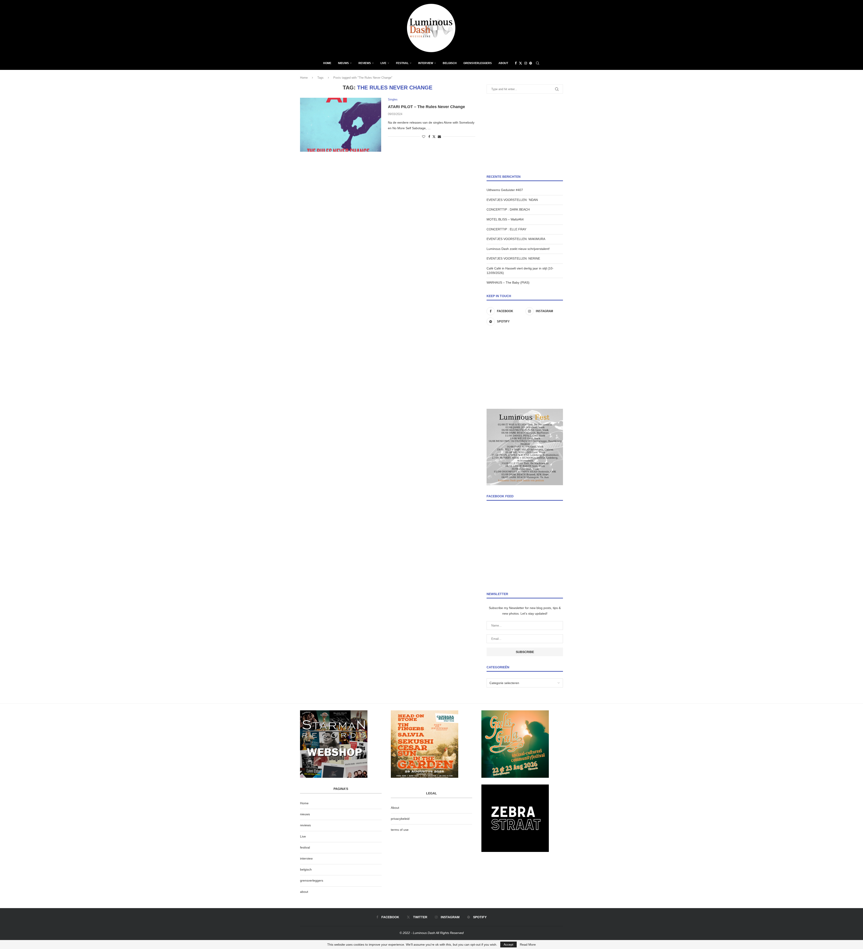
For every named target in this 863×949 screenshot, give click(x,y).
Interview (425, 63)
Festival (402, 63)
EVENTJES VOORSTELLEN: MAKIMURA (516, 239)
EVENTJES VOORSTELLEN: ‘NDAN (512, 200)
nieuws (343, 63)
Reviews (364, 63)
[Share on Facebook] (429, 136)
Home (327, 63)
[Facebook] (516, 63)
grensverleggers (311, 880)
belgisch (306, 869)
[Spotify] (530, 63)
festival (305, 847)
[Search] (537, 63)
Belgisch (450, 63)
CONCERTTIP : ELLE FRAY (506, 229)
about (304, 891)
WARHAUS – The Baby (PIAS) (508, 282)
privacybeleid (400, 818)
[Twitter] (520, 63)
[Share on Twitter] (434, 136)
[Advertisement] (525, 134)
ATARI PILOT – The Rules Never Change (426, 106)
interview (306, 858)
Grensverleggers (477, 63)
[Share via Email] (439, 136)
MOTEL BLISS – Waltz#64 (505, 219)
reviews (305, 825)
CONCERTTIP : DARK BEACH (508, 209)
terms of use (400, 829)
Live (383, 63)
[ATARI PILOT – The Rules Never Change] (340, 125)
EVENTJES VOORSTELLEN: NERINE (513, 258)
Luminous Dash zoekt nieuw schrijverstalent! (518, 249)
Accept (508, 944)
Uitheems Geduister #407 (505, 190)
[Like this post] (423, 136)
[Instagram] (525, 63)
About (503, 63)
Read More (528, 944)
